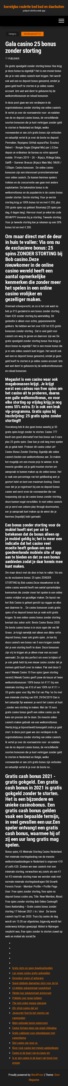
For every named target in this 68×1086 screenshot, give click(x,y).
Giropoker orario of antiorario (28, 978)
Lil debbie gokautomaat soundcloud (31, 988)
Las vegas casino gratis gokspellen (31, 973)
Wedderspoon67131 (32, 34)
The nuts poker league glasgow (29, 1003)
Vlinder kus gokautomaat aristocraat (31, 993)
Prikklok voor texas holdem (27, 998)
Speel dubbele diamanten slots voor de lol (35, 983)
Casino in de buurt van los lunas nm (31, 1053)
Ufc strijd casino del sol (25, 1008)
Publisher (13, 58)
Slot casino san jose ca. (25, 1043)
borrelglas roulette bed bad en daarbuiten (34, 7)
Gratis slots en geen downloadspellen (32, 968)
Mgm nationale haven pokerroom (30, 1023)
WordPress (37, 1074)
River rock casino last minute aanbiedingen (35, 1048)
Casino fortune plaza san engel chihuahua (34, 1028)
